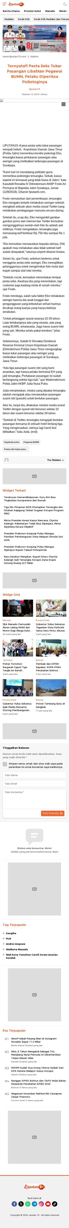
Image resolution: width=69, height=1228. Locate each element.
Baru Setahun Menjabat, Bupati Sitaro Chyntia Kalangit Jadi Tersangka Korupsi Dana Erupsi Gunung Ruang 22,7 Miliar (30, 559)
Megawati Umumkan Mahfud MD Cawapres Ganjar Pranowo (36, 1095)
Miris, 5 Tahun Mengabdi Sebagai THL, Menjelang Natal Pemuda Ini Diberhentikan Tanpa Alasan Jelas (36, 1054)
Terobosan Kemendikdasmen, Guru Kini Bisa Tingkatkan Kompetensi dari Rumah (30, 499)
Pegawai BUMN (31, 442)
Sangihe (11, 933)
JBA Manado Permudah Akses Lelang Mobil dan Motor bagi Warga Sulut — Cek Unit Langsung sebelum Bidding (17, 631)
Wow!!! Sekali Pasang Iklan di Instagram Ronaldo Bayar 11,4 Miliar (34, 1040)
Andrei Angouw (15, 943)
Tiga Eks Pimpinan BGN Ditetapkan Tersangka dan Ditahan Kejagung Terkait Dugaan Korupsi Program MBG (34, 510)
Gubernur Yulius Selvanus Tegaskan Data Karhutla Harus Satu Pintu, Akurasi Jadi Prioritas (50, 629)
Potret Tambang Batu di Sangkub (50, 705)
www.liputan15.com (14, 56)
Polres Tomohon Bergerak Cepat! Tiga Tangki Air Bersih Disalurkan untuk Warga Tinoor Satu (16, 670)
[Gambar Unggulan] (34, 101)
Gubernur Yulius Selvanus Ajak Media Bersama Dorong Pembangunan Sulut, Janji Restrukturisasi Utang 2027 (18, 710)
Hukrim (34, 56)
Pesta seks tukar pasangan (16, 449)
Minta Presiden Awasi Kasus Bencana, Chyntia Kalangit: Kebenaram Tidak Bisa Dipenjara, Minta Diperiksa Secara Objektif (32, 523)
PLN (8, 938)
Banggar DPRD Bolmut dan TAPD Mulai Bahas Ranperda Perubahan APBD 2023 (38, 1082)
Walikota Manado (17, 949)
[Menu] (3, 4)
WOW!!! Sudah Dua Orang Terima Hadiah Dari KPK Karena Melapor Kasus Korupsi (37, 1069)
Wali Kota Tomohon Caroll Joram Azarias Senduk (32, 956)
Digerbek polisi (11, 442)
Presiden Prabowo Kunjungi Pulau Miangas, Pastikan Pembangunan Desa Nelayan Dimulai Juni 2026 (33, 536)
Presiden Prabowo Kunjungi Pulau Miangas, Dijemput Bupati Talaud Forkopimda (29, 548)
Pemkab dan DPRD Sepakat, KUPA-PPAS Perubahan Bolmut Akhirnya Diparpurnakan (50, 668)
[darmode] (65, 4)
